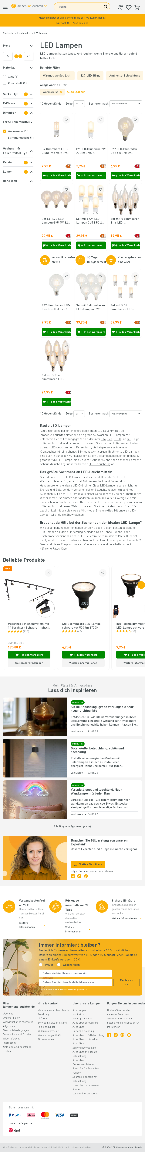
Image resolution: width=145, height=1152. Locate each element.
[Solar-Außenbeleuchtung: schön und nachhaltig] (35, 758)
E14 (103, 439)
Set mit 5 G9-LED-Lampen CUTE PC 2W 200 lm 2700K (90, 221)
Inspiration (78, 1014)
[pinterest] (86, 876)
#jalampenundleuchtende (17, 1047)
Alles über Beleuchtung (85, 1022)
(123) (26, 631)
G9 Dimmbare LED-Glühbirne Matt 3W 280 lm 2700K (55, 151)
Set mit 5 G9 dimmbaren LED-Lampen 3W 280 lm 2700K (124, 307)
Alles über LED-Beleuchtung (88, 1035)
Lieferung (43, 1018)
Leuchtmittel (24, 33)
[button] (72, 20)
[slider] (16, 56)
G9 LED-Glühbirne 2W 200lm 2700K (91, 151)
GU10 (117, 439)
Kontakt (7, 1051)
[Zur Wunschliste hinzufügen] (66, 120)
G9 (128, 439)
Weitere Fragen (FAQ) (49, 1035)
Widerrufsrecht (11, 1038)
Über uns (8, 1013)
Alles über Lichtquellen (85, 1039)
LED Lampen (41, 33)
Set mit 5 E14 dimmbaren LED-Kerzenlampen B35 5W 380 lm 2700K (55, 377)
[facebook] (73, 876)
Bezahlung (43, 1014)
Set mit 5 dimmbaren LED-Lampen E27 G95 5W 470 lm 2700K (90, 307)
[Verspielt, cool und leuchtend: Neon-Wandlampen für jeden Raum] (35, 799)
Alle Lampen (79, 1010)
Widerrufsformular (48, 1031)
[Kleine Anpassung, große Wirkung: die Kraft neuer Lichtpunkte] (35, 717)
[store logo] (29, 6)
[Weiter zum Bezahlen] (141, 585)
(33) (133, 631)
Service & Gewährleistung (52, 1022)
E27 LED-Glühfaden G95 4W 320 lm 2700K (124, 151)
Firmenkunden (46, 1039)
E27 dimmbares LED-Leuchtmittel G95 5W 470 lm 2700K (56, 307)
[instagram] (79, 876)
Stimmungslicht (20, 137)
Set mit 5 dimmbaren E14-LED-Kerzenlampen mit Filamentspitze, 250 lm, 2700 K (125, 221)
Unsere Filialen (11, 1018)
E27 (109, 439)
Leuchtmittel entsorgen (85, 1093)
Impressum (9, 1043)
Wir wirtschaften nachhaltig (18, 1022)
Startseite (8, 33)
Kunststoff (17, 83)
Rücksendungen (47, 1027)
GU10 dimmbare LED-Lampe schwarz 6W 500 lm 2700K (81, 626)
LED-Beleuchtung (99, 464)
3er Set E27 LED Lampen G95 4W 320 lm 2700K (56, 221)
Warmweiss (18, 131)
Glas (13, 77)
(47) (79, 631)
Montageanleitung (82, 1018)
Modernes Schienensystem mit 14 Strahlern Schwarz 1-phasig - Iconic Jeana (29, 626)
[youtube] (129, 1035)
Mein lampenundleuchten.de (53, 1010)
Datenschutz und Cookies (17, 1034)
